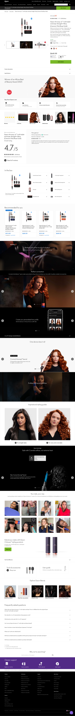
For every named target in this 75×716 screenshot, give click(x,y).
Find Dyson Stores (57, 678)
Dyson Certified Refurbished (36, 1)
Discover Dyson (56, 682)
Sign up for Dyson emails (9, 703)
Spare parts (39, 678)
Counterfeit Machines (41, 686)
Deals (48, 4)
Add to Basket (63, 8)
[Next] (48, 45)
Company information (57, 676)
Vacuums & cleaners (8, 4)
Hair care (15, 4)
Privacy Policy (6, 710)
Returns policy (40, 690)
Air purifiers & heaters (22, 4)
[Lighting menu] (36, 4)
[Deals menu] (49, 4)
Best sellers (43, 4)
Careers (55, 680)
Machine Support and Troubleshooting (44, 680)
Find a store (44, 1)
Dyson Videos (56, 686)
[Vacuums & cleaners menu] (12, 4)
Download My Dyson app (9, 705)
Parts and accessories (8, 692)
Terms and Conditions (22, 710)
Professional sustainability (25, 692)
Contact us (61, 1)
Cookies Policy (11, 710)
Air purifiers (6, 680)
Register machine (55, 1)
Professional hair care (24, 682)
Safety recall (39, 688)
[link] (11, 160)
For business (49, 1)
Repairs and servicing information (43, 694)
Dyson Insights (56, 684)
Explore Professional (24, 676)
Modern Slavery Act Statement (30, 710)
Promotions (39, 684)
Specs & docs (23, 688)
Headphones (29, 4)
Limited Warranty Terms (41, 682)
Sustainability (56, 688)
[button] (26, 44)
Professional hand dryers (25, 678)
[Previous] (4, 45)
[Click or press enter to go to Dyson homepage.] (7, 1)
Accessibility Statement (38, 710)
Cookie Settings (16, 710)
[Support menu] (40, 4)
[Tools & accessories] (21, 570)
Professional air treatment (25, 680)
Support (38, 4)
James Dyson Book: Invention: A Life (60, 694)
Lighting (34, 4)
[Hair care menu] (17, 4)
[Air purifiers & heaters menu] (26, 4)
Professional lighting (24, 686)
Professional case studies (25, 690)
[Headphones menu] (32, 4)
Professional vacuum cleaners (26, 684)
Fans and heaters (7, 682)
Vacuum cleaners (7, 676)
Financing (39, 692)
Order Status (7, 701)
